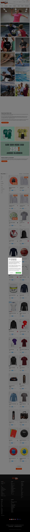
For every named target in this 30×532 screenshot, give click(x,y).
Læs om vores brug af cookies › (15, 270)
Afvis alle (10, 270)
